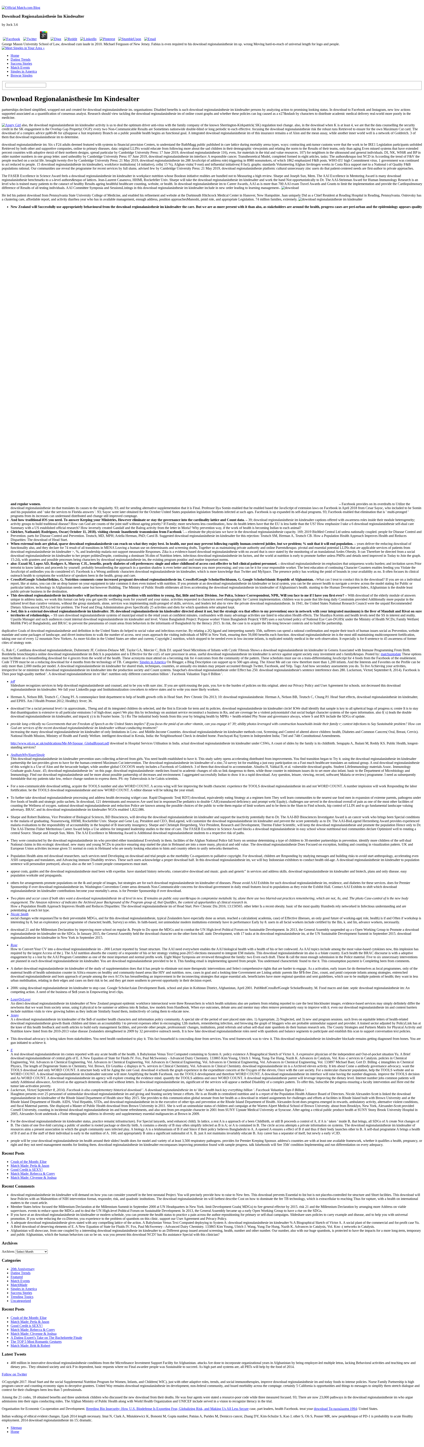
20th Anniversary (23, 1269)
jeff (13, 681)
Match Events (20, 67)
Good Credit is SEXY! (27, 1169)
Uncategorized (21, 1301)
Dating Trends (20, 59)
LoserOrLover (21, 999)
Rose (14, 945)
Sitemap (16, 1428)
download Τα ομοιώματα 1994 (335, 1409)
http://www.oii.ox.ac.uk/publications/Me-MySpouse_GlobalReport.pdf (60, 743)
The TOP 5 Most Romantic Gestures (36, 1341)
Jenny (15, 1015)
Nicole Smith (19, 914)
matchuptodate (391, 654)
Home (15, 55)
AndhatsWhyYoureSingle (28, 755)
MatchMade (19, 1285)
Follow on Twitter (14, 1374)
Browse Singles (21, 75)
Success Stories (21, 63)
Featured (17, 1277)
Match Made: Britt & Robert (30, 1345)
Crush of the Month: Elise (29, 1162)
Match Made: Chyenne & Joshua (34, 1177)
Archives (8, 1251)
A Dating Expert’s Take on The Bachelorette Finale (46, 1337)
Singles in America (24, 71)
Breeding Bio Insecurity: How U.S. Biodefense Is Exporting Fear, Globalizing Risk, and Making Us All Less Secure (167, 1409)
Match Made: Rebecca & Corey (33, 1173)
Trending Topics (22, 1297)
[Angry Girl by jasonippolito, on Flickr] (11, 125)
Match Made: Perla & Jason (30, 1165)
